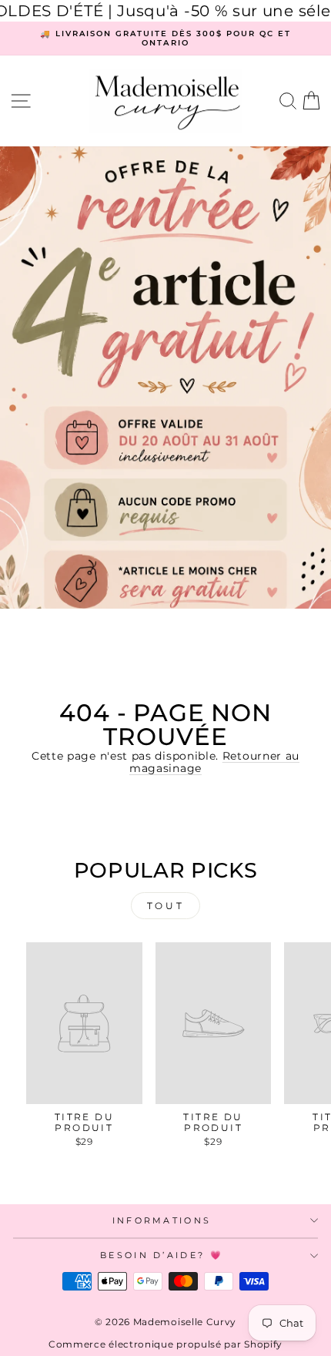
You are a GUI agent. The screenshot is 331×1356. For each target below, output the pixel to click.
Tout (165, 905)
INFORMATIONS (162, 1220)
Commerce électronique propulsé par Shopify (165, 1344)
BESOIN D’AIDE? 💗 (161, 1255)
